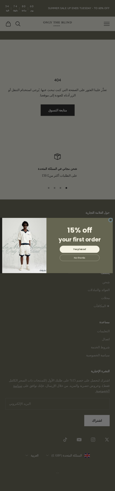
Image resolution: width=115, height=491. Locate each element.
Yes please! (79, 249)
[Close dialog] (110, 220)
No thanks (79, 257)
